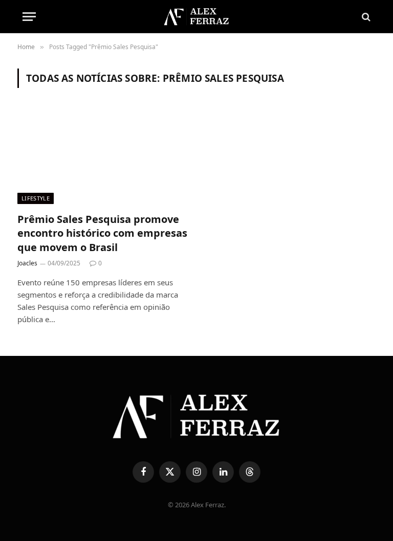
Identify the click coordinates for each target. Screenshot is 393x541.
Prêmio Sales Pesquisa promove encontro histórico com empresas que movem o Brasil (102, 233)
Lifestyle (35, 198)
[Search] (365, 16)
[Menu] (29, 16)
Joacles (27, 263)
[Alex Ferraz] (196, 16)
